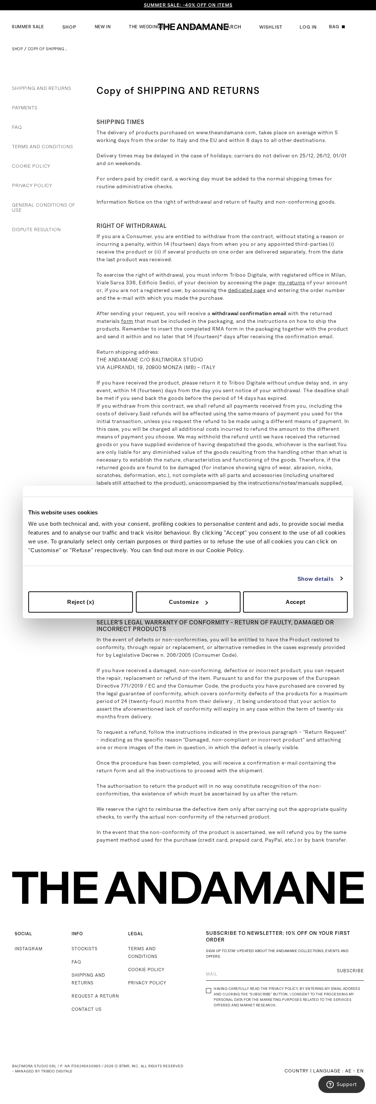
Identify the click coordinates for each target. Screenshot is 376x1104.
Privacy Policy (32, 185)
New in (103, 26)
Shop (69, 27)
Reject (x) (80, 602)
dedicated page (246, 290)
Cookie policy (31, 166)
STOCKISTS (85, 948)
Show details (315, 578)
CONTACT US (87, 1009)
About (198, 27)
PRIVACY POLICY (147, 982)
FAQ (17, 127)
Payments (24, 107)
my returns (291, 282)
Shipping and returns (41, 88)
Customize (184, 602)
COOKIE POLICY (146, 969)
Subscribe (350, 970)
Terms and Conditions (42, 146)
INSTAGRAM (29, 948)
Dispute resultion (36, 229)
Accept (296, 602)
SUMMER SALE (28, 26)
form (127, 321)
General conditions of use (43, 208)
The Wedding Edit (150, 26)
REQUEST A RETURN (95, 996)
